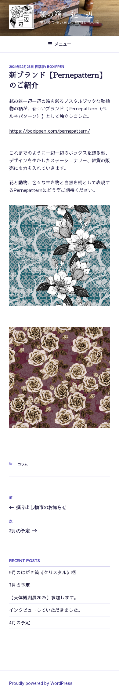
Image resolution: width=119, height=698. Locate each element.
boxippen (55, 66)
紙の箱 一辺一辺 (66, 14)
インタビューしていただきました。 (45, 610)
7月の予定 (19, 585)
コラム (23, 464)
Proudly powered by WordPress (41, 683)
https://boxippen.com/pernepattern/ (49, 130)
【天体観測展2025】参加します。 (43, 597)
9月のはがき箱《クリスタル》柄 (42, 572)
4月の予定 (19, 622)
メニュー (62, 44)
